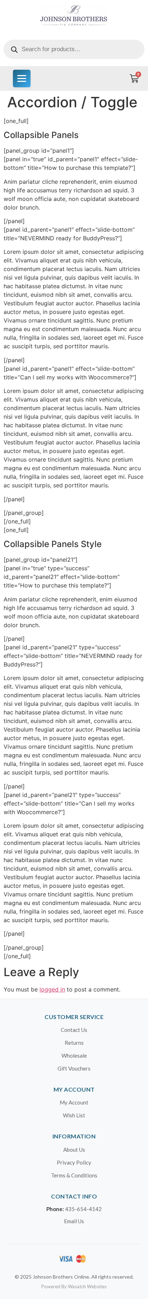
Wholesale (74, 1055)
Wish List (74, 1115)
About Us (74, 1149)
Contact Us (74, 1030)
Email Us (74, 1221)
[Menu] (22, 78)
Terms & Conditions (74, 1175)
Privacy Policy (74, 1162)
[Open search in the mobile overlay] (74, 49)
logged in (52, 989)
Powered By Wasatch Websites (74, 1286)
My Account (74, 1102)
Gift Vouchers (74, 1068)
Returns (74, 1042)
